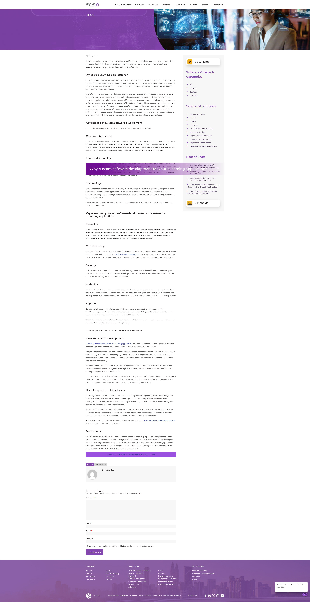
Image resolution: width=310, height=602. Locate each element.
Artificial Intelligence (136, 579)
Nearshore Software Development (203, 146)
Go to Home (202, 61)
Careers (89, 574)
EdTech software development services (159, 420)
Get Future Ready (112, 574)
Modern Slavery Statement (118, 595)
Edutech (193, 92)
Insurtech (194, 95)
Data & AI (132, 576)
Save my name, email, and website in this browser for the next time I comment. (121, 546)
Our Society (90, 579)
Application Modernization (200, 143)
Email (89, 531)
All (191, 85)
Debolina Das (108, 470)
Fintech (193, 88)
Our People (110, 576)
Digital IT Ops (133, 584)
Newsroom (90, 576)
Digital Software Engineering (201, 128)
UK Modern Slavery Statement (140, 595)
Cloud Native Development (201, 139)
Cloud (160, 570)
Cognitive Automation (137, 581)
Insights (109, 571)
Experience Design (197, 132)
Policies (109, 579)
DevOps (161, 573)
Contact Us (201, 202)
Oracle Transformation (167, 584)
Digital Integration (165, 576)
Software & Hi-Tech (197, 114)
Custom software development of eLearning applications (109, 344)
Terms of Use (157, 595)
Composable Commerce (168, 579)
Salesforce (132, 587)
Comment (90, 498)
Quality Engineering (136, 573)
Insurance (196, 577)
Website (89, 538)
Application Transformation (201, 136)
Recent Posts (101, 464)
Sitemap (177, 595)
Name (89, 523)
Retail (194, 580)
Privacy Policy (168, 595)
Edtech (193, 121)
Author (90, 464)
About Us (89, 571)
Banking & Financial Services (203, 573)
